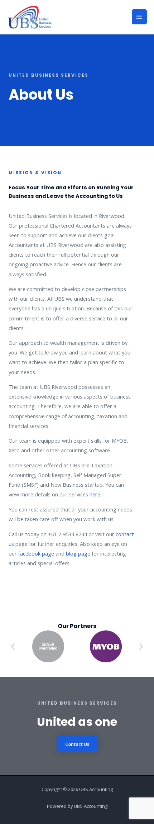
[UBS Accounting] (29, 17)
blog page (78, 553)
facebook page (36, 553)
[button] (13, 646)
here (95, 494)
